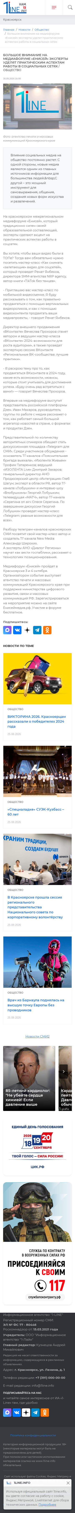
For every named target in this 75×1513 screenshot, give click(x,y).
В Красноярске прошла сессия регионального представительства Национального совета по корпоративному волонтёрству (35, 907)
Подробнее (47, 1505)
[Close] (68, 1483)
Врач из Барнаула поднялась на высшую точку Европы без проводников (36, 1005)
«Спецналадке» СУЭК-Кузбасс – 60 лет (36, 811)
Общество (15, 709)
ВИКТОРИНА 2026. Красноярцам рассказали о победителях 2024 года (37, 722)
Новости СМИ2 (37, 1036)
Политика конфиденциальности (33, 1435)
